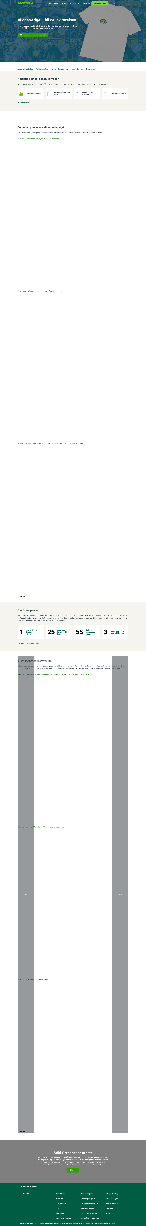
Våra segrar (70, 69)
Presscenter (60, 1199)
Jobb (57, 1208)
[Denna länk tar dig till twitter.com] (49, 1199)
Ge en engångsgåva (88, 1199)
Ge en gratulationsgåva (89, 1203)
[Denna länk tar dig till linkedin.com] (44, 1199)
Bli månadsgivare (87, 1194)
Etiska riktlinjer (112, 1199)
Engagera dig (75, 3)
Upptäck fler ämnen (25, 103)
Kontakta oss (91, 69)
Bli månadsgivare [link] (99, 3)
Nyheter (53, 69)
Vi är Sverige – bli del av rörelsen (47, 20)
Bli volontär (60, 1213)
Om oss (48, 3)
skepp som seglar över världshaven (117, 632)
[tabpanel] (73, 31)
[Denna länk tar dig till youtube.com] (39, 1199)
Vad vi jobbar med (60, 3)
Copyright (109, 1208)
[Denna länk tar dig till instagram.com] (24, 1199)
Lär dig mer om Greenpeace (28, 643)
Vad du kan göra (42, 69)
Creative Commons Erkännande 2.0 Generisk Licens (100, 1223)
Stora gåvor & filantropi (90, 1218)
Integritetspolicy (112, 1194)
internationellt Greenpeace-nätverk (31, 632)
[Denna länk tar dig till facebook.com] (19, 1199)
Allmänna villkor (112, 1203)
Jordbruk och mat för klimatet (62, 94)
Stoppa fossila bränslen (87, 94)
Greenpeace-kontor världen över (62, 632)
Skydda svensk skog (33, 94)
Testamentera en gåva (89, 1213)
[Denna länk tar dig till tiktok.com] (34, 1199)
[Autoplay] (20, 58)
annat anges (49, 1223)
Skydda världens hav (118, 94)
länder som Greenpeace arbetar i (90, 632)
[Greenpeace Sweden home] (24, 3)
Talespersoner (61, 1203)
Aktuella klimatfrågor (26, 69)
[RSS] (54, 1199)
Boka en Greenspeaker (64, 1218)
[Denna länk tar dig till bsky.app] (29, 1199)
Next (120, 894)
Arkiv (108, 1213)
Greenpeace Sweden (29, 1186)
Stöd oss (86, 3)
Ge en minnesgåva (87, 1208)
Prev (25, 894)
